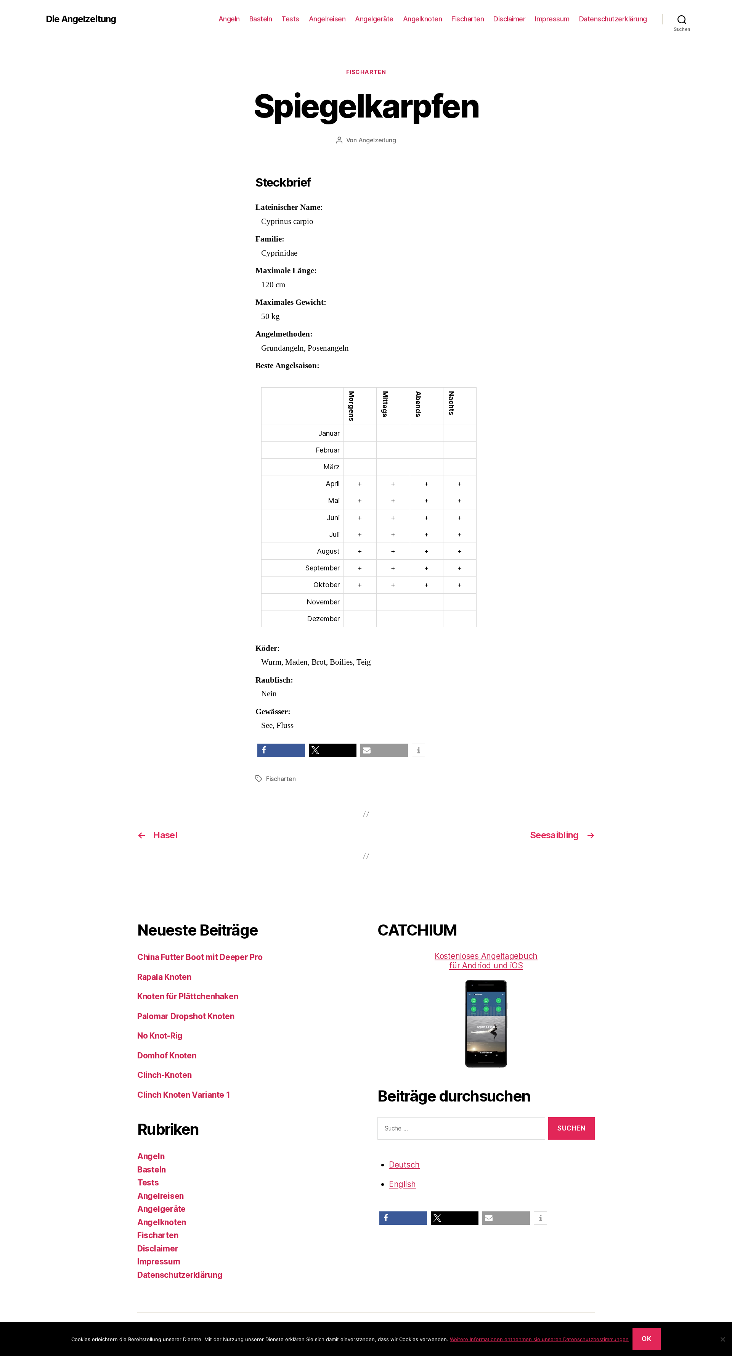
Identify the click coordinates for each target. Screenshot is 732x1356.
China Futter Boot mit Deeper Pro (199, 957)
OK (646, 1339)
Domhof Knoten (166, 1055)
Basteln (260, 19)
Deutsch (404, 1164)
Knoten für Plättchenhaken (187, 996)
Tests (290, 19)
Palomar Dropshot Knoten (185, 1016)
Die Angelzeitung (81, 19)
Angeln (229, 19)
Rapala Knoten (164, 977)
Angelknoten (422, 19)
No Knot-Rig (160, 1035)
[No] (722, 1339)
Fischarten (467, 19)
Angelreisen (327, 19)
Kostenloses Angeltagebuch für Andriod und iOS (486, 960)
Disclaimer (509, 19)
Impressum (552, 19)
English (402, 1184)
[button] (281, 750)
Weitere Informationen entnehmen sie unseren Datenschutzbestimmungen (539, 1339)
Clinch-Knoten (164, 1075)
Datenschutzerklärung (613, 19)
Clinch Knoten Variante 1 (183, 1095)
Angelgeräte (374, 19)
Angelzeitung (377, 140)
